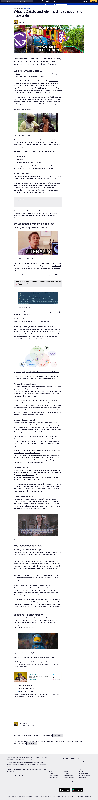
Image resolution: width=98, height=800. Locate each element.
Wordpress (38, 441)
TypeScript (81, 761)
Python (81, 771)
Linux (50, 769)
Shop (41, 796)
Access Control (82, 765)
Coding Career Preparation (55, 781)
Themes (16, 439)
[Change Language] (84, 1)
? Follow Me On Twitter (24, 685)
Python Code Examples (84, 775)
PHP (65, 767)
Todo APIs (66, 773)
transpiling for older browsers (42, 407)
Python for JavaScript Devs (85, 781)
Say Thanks (57, 736)
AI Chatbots (67, 763)
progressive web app (50, 394)
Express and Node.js (68, 775)
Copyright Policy (87, 796)
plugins (42, 436)
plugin (51, 590)
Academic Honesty (56, 796)
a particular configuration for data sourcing (27, 453)
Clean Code (67, 761)
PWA (41, 394)
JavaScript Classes (83, 773)
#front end (27, 8)
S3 (49, 101)
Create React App (54, 81)
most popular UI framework (25, 475)
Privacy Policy (72, 796)
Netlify (39, 104)
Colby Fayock (23, 22)
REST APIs (51, 761)
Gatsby (18, 74)
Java (80, 767)
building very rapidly (37, 561)
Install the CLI (56, 266)
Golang (66, 771)
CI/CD (80, 769)
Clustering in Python (53, 777)
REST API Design (53, 767)
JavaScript (51, 763)
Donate (94, 1)
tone (39, 592)
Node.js (51, 773)
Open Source (36, 796)
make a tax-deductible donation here (21, 776)
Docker (51, 771)
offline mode (33, 396)
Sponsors (50, 796)
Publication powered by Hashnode (14, 796)
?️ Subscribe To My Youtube (25, 688)
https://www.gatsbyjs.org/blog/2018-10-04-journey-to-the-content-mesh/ (36, 372)
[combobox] (17, 1)
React (65, 769)
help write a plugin (34, 508)
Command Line (82, 763)
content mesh (52, 329)
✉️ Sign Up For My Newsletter (26, 691)
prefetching (23, 389)
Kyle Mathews (35, 412)
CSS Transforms (68, 765)
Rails (32, 176)
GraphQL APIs (52, 765)
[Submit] (2, 1)
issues (45, 592)
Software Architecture (69, 777)
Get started (31, 744)
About (23, 796)
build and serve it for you (50, 104)
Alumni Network (29, 796)
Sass (58, 275)
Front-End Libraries (53, 775)
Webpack (41, 88)
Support (45, 796)
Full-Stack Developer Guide (70, 781)
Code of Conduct (65, 796)
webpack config (45, 504)
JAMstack (55, 140)
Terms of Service (79, 796)
